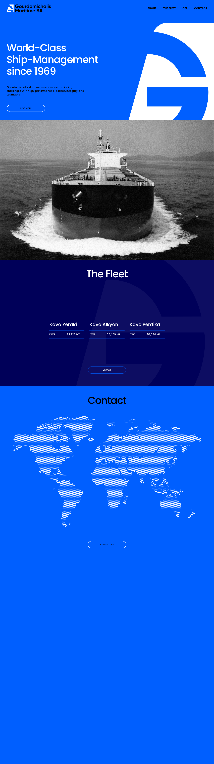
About (151, 8)
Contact (200, 8)
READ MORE (25, 108)
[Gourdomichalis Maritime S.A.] (29, 8)
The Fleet (169, 8)
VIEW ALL (107, 370)
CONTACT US (107, 544)
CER (184, 8)
